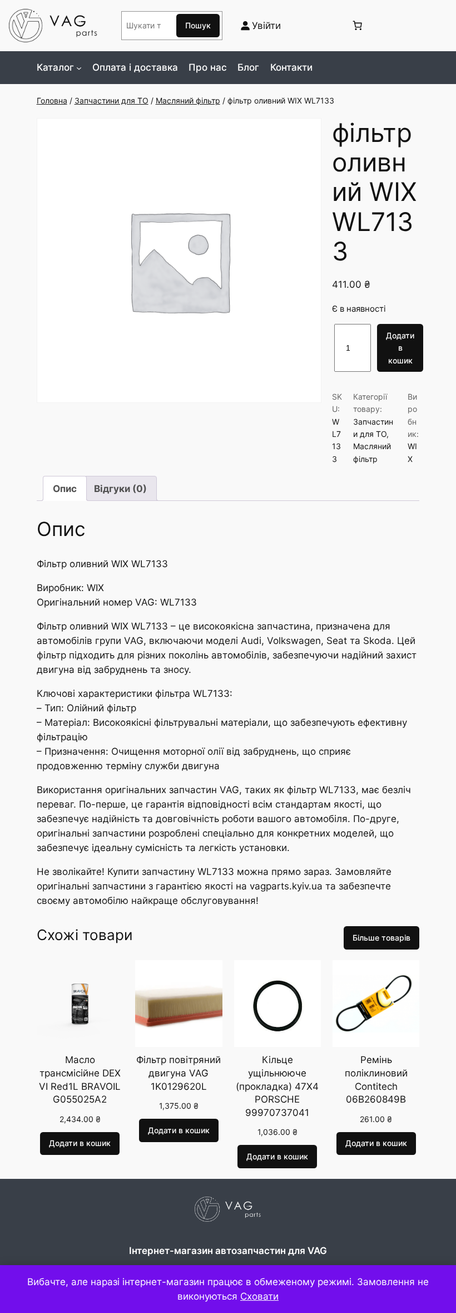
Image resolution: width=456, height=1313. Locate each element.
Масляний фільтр (188, 100)
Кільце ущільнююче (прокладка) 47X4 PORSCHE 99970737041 (277, 1086)
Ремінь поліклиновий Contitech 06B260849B (376, 1079)
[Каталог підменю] (79, 67)
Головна (52, 100)
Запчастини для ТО (111, 100)
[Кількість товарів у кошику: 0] (357, 25)
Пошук (198, 25)
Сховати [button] (259, 1296)
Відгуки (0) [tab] (120, 488)
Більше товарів (381, 937)
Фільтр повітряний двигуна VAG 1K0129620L (178, 1072)
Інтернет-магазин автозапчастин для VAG (228, 1250)
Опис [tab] (65, 488)
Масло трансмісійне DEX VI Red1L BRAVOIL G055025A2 (80, 1079)
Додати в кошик (400, 348)
